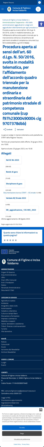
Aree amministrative (8, 275)
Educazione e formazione (10, 316)
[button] (41, 24)
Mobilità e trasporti (8, 321)
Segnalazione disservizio (10, 402)
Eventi (3, 365)
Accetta (22, 427)
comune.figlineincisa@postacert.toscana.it (20, 391)
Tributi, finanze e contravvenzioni (13, 326)
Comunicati (5, 344)
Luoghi (3, 362)
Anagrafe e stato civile (9, 305)
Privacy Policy (25, 444)
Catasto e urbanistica (9, 311)
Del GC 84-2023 (12, 160)
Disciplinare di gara (14, 183)
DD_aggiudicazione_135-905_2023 (21, 209)
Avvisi (3, 347)
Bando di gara (12, 171)
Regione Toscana (8, 2)
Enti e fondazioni (7, 282)
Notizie (3, 342)
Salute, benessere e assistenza (12, 323)
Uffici (3, 277)
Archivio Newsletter (8, 352)
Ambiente (4, 303)
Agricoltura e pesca (8, 300)
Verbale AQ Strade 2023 (16, 198)
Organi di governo (8, 272)
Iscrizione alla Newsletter (10, 349)
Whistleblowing (6, 405)
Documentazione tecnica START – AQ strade (19, 192)
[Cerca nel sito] (38, 9)
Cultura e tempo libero (9, 313)
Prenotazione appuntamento (11, 400)
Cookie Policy (17, 444)
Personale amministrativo (10, 287)
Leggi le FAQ (5, 397)
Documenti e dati (7, 290)
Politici (3, 285)
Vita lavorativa (6, 331)
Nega (22, 433)
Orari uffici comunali (8, 280)
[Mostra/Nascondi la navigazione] (2, 9)
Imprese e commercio (9, 318)
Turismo (4, 328)
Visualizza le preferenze (22, 439)
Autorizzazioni (6, 308)
